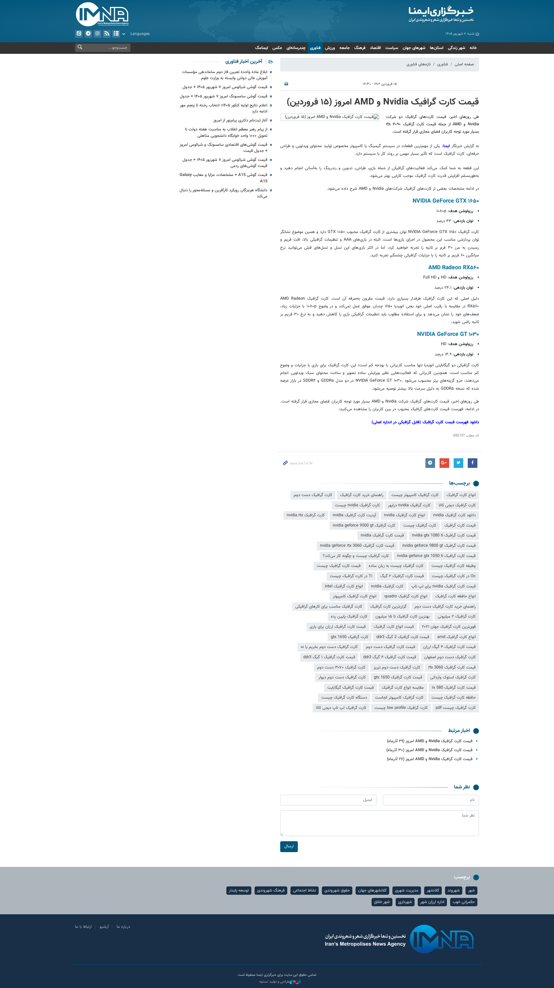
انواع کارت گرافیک (461, 495)
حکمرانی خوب (464, 902)
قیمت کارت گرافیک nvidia (382, 535)
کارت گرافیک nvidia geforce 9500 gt (364, 525)
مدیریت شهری (406, 890)
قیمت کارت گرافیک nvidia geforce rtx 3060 (357, 546)
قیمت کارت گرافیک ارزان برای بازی (338, 627)
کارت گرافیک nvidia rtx (306, 515)
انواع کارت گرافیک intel (344, 586)
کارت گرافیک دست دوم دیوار (342, 677)
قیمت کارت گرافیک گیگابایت (350, 688)
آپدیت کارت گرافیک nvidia (354, 515)
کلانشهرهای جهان (372, 890)
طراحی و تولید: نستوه (274, 981)
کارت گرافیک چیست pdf (456, 708)
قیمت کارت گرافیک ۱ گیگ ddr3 (329, 657)
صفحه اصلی (464, 64)
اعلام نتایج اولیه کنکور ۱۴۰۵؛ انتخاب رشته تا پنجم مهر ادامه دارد (223, 108)
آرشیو (116, 34)
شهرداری (405, 902)
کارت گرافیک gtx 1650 (349, 637)
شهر (471, 890)
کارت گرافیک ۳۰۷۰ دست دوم (341, 667)
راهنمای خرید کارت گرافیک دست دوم (445, 606)
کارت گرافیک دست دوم (313, 495)
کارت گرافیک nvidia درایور (409, 505)
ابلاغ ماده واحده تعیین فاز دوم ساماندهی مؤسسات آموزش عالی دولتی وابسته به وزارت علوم (224, 75)
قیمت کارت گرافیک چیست (339, 566)
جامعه (345, 48)
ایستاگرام (97, 34)
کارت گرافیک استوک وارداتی (453, 677)
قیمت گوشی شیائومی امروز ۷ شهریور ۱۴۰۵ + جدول (224, 87)
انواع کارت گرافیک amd (456, 637)
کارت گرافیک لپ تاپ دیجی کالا (341, 708)
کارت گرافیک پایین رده (349, 616)
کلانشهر (433, 890)
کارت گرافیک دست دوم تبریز (397, 667)
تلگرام (88, 34)
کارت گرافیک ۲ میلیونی (457, 616)
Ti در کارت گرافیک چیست (351, 576)
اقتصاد (375, 48)
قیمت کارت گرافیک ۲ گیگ (402, 576)
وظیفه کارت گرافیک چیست (454, 566)
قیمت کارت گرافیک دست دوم (390, 647)
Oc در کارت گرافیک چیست (454, 576)
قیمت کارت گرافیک (460, 525)
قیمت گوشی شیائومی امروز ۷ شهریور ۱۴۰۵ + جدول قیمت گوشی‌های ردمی (224, 163)
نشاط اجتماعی (304, 890)
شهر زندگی (456, 48)
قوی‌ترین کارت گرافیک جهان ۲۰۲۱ (449, 627)
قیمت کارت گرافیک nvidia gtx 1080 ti (444, 535)
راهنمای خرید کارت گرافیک (361, 495)
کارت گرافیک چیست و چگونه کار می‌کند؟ (356, 556)
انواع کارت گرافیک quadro (405, 596)
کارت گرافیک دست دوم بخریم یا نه (329, 647)
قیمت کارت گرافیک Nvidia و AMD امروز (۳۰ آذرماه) (429, 750)
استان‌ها (436, 48)
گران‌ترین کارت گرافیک (388, 606)
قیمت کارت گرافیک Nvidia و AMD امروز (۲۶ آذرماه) (430, 759)
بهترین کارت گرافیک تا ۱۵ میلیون (402, 616)
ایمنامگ (261, 48)
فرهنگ (359, 48)
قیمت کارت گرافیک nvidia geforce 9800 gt (439, 546)
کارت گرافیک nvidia (387, 586)
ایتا (79, 34)
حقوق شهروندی (337, 890)
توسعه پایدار (239, 890)
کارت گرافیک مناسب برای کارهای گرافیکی (328, 606)
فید (107, 34)
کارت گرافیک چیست (419, 525)
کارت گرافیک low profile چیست (401, 708)
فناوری (315, 48)
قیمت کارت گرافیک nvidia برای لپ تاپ (443, 586)
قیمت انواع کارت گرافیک (394, 627)
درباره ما (123, 927)
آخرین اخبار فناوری (243, 62)
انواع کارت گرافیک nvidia (404, 515)
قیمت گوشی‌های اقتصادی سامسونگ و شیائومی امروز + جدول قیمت (223, 148)
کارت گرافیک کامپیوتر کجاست (399, 697)
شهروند (454, 890)
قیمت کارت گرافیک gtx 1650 (398, 677)
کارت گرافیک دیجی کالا (457, 505)
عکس (277, 48)
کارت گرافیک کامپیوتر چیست (415, 495)
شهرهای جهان (414, 48)
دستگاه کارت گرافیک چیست (344, 697)
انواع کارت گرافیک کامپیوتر (354, 596)
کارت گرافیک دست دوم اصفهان (450, 657)
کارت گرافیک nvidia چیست (357, 505)
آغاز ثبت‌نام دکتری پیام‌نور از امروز (240, 120)
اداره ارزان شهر (432, 902)
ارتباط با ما (83, 927)
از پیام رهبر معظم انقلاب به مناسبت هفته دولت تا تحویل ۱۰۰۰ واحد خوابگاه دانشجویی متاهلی (226, 132)
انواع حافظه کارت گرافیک (455, 596)
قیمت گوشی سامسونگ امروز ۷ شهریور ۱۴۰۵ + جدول (223, 96)
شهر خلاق (382, 902)
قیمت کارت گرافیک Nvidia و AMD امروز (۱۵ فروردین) (383, 102)
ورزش (330, 48)
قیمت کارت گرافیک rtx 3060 (452, 667)
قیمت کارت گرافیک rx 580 (454, 688)
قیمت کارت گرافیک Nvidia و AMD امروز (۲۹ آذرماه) (430, 741)
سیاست (391, 48)
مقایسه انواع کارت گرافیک (403, 688)
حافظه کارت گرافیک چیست (454, 697)
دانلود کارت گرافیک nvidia (454, 515)
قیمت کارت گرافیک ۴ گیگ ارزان (449, 647)
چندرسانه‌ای (296, 48)
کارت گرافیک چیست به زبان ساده (396, 566)
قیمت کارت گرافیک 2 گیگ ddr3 (402, 637)
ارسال (289, 846)
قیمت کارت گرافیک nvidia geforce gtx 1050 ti (436, 556)
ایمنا (413, 14)
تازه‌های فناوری (419, 64)
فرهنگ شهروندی (271, 890)
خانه (473, 48)
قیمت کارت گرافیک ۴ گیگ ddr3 (389, 657)
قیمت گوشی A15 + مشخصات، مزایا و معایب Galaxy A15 (223, 178)
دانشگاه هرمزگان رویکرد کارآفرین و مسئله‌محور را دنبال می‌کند (223, 193)
